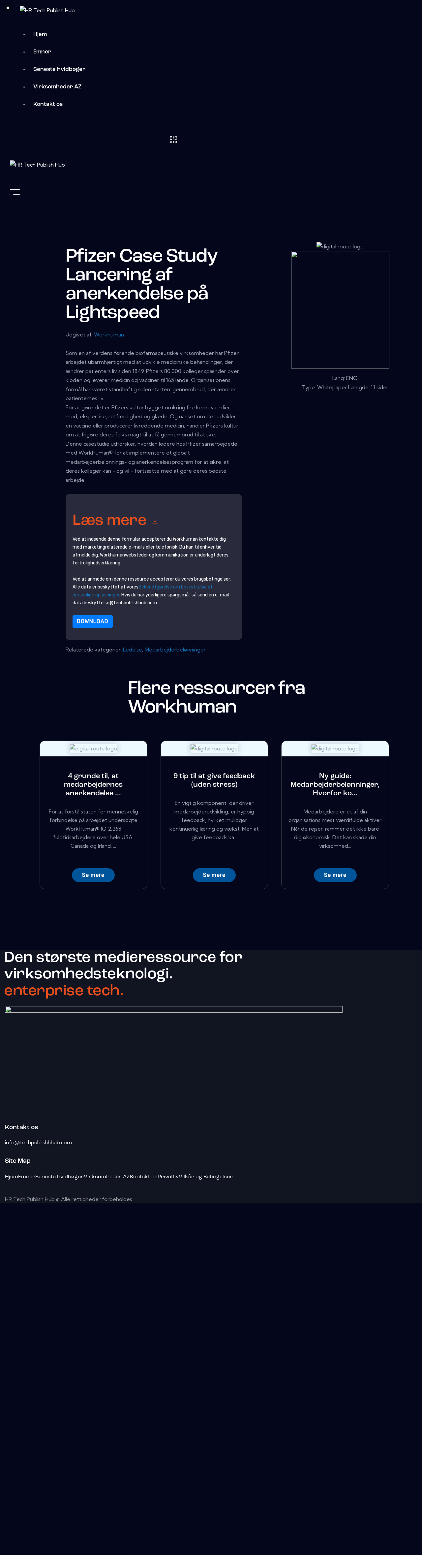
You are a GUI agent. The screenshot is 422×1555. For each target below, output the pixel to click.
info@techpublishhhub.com (38, 1142)
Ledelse (132, 649)
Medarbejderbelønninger (175, 649)
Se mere (93, 875)
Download (92, 621)
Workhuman (109, 334)
